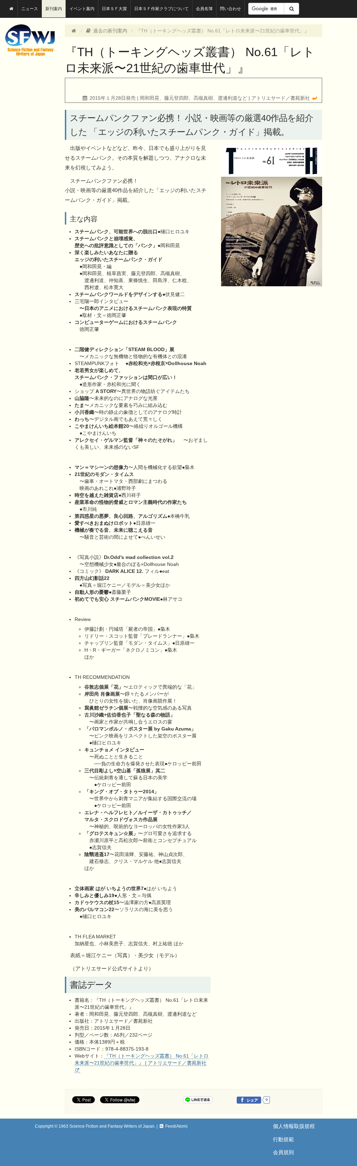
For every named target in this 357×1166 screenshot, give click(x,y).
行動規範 (283, 1139)
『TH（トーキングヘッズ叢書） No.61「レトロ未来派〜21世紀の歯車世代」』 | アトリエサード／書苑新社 (141, 1059)
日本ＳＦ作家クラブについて (161, 8)
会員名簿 (204, 8)
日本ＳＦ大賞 (114, 8)
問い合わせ (230, 8)
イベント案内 (81, 8)
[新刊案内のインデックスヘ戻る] (314, 98)
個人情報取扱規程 (294, 1126)
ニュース (29, 8)
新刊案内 (53, 8)
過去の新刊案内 (109, 30)
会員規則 (283, 1152)
